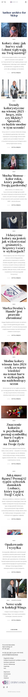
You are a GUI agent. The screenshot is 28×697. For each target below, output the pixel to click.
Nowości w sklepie (16, 600)
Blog (14, 39)
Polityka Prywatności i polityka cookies (15, 660)
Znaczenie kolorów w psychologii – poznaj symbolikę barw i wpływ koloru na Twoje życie (14, 434)
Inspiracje (6, 666)
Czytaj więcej (16, 72)
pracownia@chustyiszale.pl (10, 654)
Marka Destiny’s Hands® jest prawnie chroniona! (14, 313)
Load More (14, 629)
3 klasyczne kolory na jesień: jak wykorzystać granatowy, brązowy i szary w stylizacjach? (14, 243)
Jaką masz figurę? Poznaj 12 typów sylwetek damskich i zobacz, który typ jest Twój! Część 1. (14, 485)
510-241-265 (7, 652)
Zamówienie (7, 674)
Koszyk (6, 676)
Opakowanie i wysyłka (14, 546)
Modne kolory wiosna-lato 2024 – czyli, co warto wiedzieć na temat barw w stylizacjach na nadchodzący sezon (14, 372)
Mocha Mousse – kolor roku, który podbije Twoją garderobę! (14, 180)
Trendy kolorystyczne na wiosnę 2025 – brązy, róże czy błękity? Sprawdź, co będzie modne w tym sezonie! (14, 116)
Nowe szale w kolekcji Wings (14, 606)
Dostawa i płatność (9, 662)
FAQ (5, 668)
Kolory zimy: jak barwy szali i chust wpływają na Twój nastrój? (14, 48)
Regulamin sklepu (9, 658)
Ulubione (6, 678)
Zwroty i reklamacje (9, 664)
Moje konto (7, 672)
